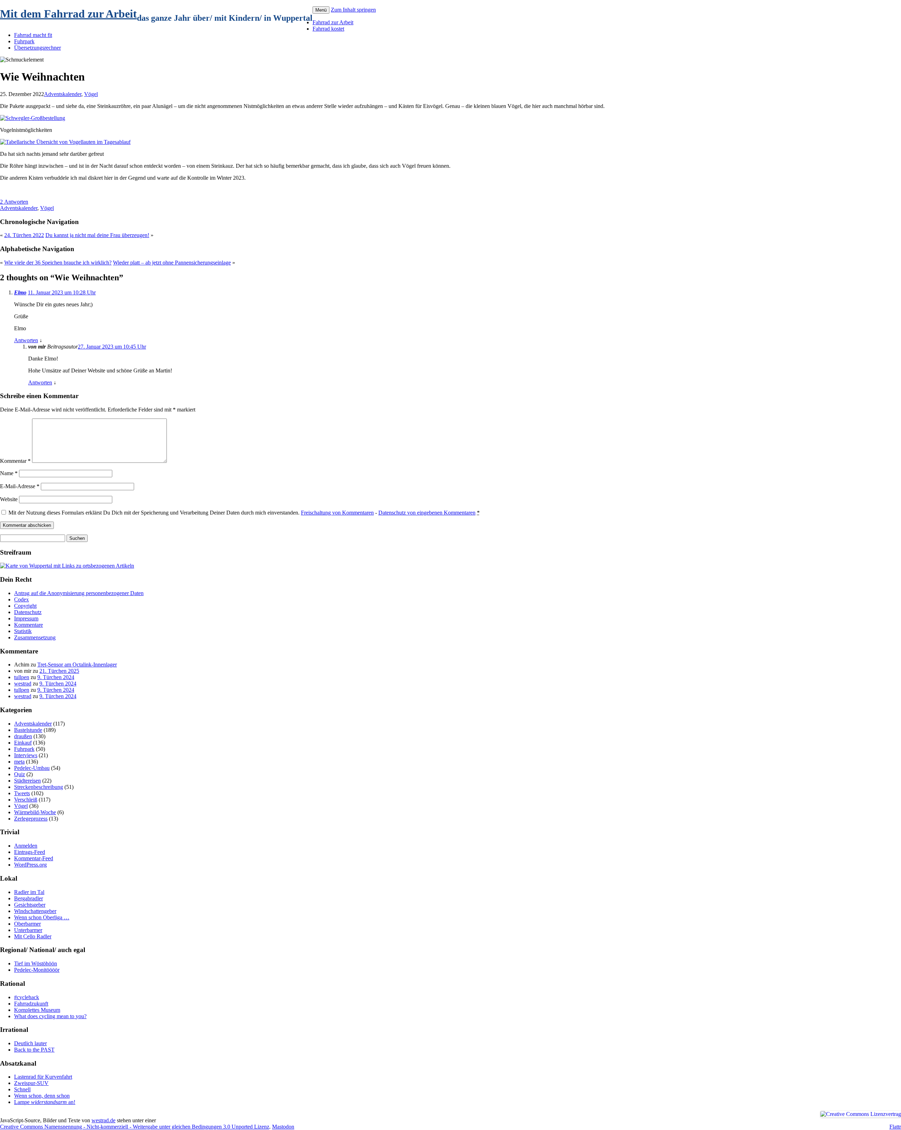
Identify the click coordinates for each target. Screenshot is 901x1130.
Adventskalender (62, 94)
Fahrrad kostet (328, 29)
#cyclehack (26, 997)
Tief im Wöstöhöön (35, 963)
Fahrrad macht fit (33, 35)
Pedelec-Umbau (32, 768)
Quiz (19, 774)
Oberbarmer (27, 924)
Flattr (895, 1127)
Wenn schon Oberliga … (41, 917)
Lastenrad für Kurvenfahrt (43, 1077)
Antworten (26, 340)
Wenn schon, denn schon (42, 1096)
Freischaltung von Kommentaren (337, 513)
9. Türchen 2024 (55, 677)
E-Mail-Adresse (19, 486)
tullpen (21, 677)
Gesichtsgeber (29, 905)
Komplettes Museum (37, 1010)
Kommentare (28, 625)
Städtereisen (27, 781)
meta (19, 762)
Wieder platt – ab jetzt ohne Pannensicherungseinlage (172, 263)
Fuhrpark (24, 41)
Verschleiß (25, 800)
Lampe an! (44, 1102)
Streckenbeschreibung (38, 787)
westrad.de (103, 1120)
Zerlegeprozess (31, 819)
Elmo (20, 292)
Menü (321, 10)
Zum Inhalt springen (353, 10)
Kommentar (15, 461)
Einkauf (23, 743)
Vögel (91, 94)
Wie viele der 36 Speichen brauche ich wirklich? (58, 263)
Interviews (25, 755)
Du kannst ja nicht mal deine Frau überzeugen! (97, 235)
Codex (21, 599)
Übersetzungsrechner (37, 48)
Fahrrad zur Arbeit (333, 22)
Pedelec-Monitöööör (36, 970)
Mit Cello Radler (32, 936)
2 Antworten (14, 202)
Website (9, 499)
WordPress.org (30, 865)
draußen (23, 736)
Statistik (23, 631)
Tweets (22, 793)
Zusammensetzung (35, 637)
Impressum (26, 618)
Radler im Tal (29, 892)
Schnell (22, 1089)
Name (9, 473)
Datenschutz (28, 612)
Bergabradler (28, 898)
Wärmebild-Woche (35, 812)
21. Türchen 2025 (59, 671)
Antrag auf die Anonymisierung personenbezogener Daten (79, 593)
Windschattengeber (35, 911)
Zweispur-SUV (31, 1083)
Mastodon (283, 1127)
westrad (22, 684)
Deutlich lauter (30, 1043)
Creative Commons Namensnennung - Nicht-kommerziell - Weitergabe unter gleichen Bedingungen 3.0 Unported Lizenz (134, 1127)
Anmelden (25, 846)
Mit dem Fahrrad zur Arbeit (68, 13)
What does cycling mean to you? (50, 1016)
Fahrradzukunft (31, 1004)
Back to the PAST (34, 1050)
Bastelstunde (28, 730)
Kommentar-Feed (33, 858)
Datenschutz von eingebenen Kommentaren (426, 513)
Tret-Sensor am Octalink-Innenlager (77, 665)
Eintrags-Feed (29, 852)
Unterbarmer (28, 930)
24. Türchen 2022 (24, 235)
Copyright (25, 606)
